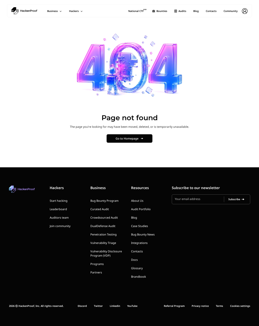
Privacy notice (200, 306)
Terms (219, 306)
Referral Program (174, 306)
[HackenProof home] (30, 191)
